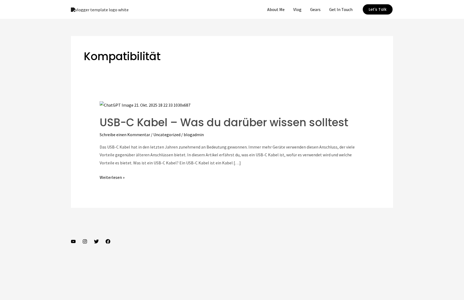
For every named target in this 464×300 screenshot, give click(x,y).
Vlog (297, 9)
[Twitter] (96, 241)
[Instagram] (84, 241)
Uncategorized (166, 134)
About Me (276, 9)
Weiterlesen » (112, 178)
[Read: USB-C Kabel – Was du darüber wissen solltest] (145, 104)
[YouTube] (73, 241)
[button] (377, 9)
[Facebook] (108, 241)
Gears (315, 9)
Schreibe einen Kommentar (125, 134)
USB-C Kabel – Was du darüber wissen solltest (224, 122)
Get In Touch (341, 9)
